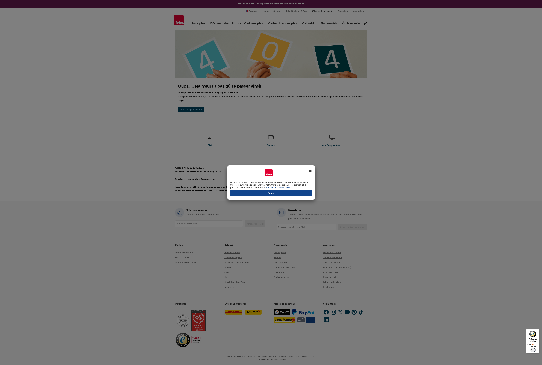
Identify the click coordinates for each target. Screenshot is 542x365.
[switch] (533, 350)
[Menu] (537, 330)
